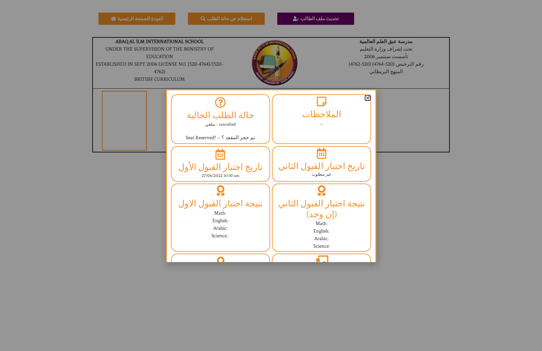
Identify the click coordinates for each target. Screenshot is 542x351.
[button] (367, 98)
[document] (271, 175)
